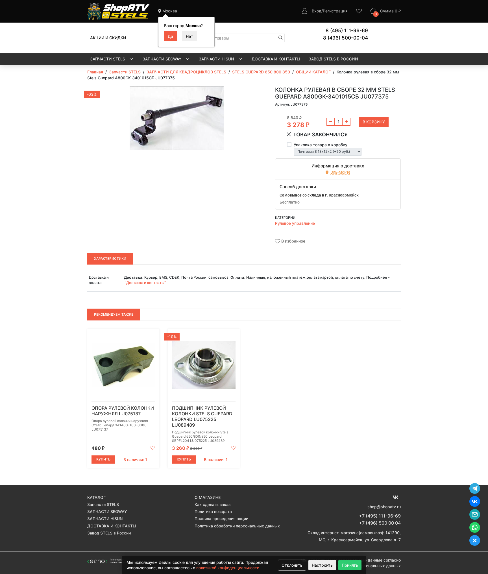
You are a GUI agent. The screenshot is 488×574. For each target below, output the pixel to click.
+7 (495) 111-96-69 (380, 516)
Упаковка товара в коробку (320, 144)
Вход (316, 10)
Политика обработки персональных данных (237, 525)
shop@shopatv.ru (384, 506)
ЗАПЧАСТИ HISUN (217, 58)
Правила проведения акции (221, 518)
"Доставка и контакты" (145, 282)
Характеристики (110, 258)
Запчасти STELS (108, 58)
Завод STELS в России (333, 58)
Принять (350, 565)
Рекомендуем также (113, 314)
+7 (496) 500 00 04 (380, 523)
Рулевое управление (295, 223)
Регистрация (335, 10)
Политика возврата (213, 511)
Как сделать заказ (212, 504)
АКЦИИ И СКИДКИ (108, 37)
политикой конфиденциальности (227, 567)
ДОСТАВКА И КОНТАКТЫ (276, 58)
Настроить (322, 565)
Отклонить (292, 565)
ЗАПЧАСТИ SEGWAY (162, 58)
